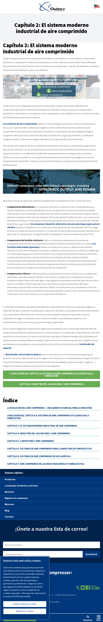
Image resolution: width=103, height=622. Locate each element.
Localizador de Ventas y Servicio (21, 485)
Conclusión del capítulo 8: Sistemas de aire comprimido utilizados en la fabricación (52, 374)
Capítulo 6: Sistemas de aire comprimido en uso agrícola (39, 456)
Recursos (9, 491)
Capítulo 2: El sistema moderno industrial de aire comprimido (42, 425)
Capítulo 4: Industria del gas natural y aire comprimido (50, 384)
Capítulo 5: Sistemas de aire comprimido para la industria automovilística (49, 448)
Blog (7, 510)
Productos (10, 479)
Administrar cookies (25, 611)
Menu (98, 620)
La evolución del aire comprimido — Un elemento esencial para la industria (49, 407)
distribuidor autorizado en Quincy (23, 354)
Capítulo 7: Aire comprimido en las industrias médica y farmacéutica (45, 463)
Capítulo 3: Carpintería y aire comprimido (30, 441)
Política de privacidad (65, 594)
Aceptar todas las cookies (24, 604)
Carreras (9, 516)
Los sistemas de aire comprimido (20, 123)
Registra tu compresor (16, 498)
